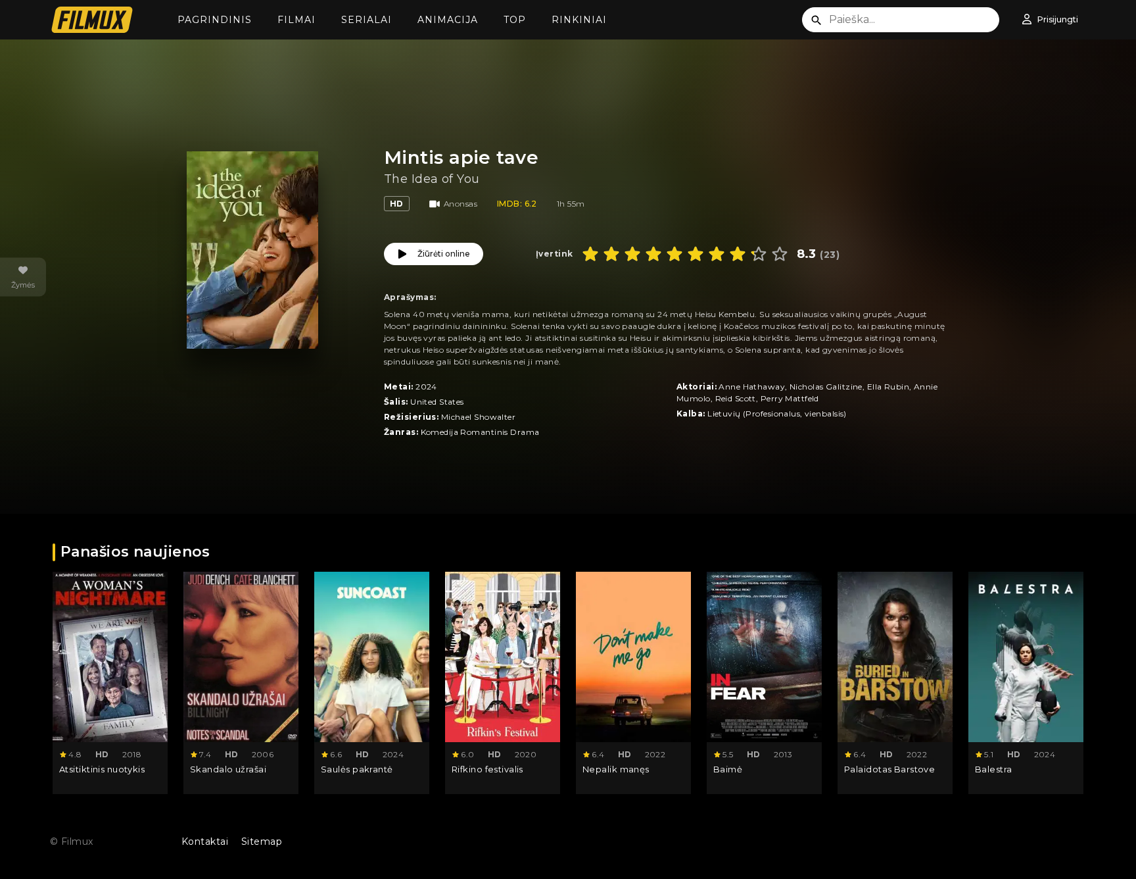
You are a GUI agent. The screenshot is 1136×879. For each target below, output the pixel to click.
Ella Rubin (888, 386)
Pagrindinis (215, 20)
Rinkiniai (579, 20)
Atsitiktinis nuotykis (102, 769)
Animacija (447, 20)
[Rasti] (816, 20)
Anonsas (460, 204)
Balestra (993, 769)
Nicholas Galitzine (826, 386)
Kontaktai (204, 841)
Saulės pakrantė (357, 769)
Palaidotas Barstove (889, 769)
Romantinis (484, 432)
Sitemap (261, 841)
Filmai (296, 20)
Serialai (366, 20)
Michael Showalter (478, 417)
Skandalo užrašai (228, 769)
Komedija (440, 432)
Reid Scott (735, 398)
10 (779, 253)
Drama (524, 432)
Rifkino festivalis (487, 769)
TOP (515, 20)
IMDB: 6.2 (517, 204)
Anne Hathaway (752, 386)
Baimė (727, 769)
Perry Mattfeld (790, 398)
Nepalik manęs (616, 769)
